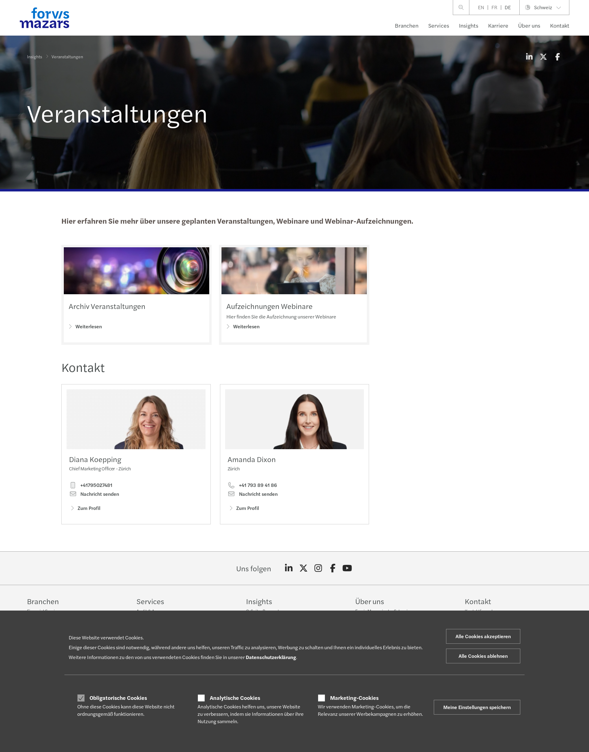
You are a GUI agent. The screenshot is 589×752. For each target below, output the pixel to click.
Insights (468, 25)
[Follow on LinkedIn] (288, 568)
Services (438, 25)
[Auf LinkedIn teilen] (529, 56)
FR (494, 7)
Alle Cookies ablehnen (483, 655)
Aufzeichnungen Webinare (269, 306)
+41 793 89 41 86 (257, 485)
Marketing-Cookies (354, 697)
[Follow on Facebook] (332, 568)
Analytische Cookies (235, 697)
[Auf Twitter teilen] (543, 56)
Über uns (529, 25)
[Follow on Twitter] (303, 568)
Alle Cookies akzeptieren (483, 636)
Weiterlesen (88, 326)
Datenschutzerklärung (271, 657)
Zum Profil (89, 507)
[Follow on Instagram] (318, 568)
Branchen (406, 25)
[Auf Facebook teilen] (557, 56)
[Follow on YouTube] (347, 568)
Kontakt (559, 25)
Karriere (498, 25)
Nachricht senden (99, 494)
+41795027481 (95, 485)
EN (481, 7)
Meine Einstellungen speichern (477, 707)
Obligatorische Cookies (118, 697)
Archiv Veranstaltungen (107, 306)
